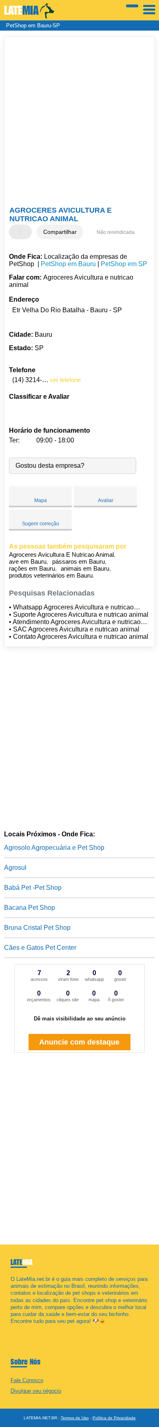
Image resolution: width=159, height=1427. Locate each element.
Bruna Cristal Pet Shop (37, 927)
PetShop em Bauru (68, 263)
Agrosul (15, 867)
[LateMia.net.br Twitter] (16, 1328)
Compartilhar (60, 232)
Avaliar (105, 500)
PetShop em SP (124, 263)
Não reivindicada (116, 232)
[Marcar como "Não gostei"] (26, 232)
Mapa (40, 500)
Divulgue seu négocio (36, 1391)
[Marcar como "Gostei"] (16, 232)
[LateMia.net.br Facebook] (12, 1328)
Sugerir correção (40, 524)
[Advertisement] (79, 122)
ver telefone (65, 379)
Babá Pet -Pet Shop (33, 887)
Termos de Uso (75, 1418)
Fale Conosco (27, 1380)
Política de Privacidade (114, 1418)
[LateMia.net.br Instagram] (20, 1328)
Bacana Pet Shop (29, 907)
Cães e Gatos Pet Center (40, 947)
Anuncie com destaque (79, 1042)
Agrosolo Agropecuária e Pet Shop (54, 847)
